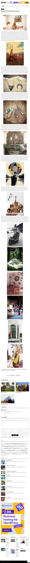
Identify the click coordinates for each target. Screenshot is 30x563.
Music (12, 452)
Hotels (23, 448)
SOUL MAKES (8, 475)
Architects (8, 443)
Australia (3, 445)
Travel (14, 453)
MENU (3, 6)
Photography (24, 452)
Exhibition (25, 446)
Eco (17, 446)
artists (25, 443)
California (25, 445)
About (6, 561)
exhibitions (2, 448)
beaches (12, 445)
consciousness (12, 369)
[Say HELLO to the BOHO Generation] (15, 23)
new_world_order (8, 370)
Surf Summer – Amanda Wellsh (10, 465)
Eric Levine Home (4, 392)
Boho (6, 369)
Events (21, 446)
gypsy (26, 369)
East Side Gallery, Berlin (9, 491)
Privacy (9, 561)
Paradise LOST (7, 548)
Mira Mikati (27, 539)
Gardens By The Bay (9, 486)
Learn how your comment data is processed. (17, 437)
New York (19, 452)
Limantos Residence (9, 480)
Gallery (20, 448)
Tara (4, 409)
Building (22, 445)
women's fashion (4, 455)
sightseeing (7, 453)
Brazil (19, 445)
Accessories (3, 443)
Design (7, 446)
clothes (8, 369)
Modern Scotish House (4, 404)
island (16, 450)
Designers (13, 446)
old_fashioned (13, 370)
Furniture (23, 369)
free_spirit (20, 369)
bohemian (3, 369)
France (11, 448)
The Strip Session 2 (19, 392)
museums (8, 452)
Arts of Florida (17, 539)
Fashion (15, 369)
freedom (17, 369)
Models (3, 452)
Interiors (2, 370)
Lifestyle (2, 9)
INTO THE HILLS (8, 497)
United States (20, 453)
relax (2, 453)
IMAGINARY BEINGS (9, 460)
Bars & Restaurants (7, 445)
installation (5, 450)
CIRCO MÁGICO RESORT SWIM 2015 (11, 471)
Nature (14, 452)
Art (22, 443)
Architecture (16, 443)
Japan (19, 450)
